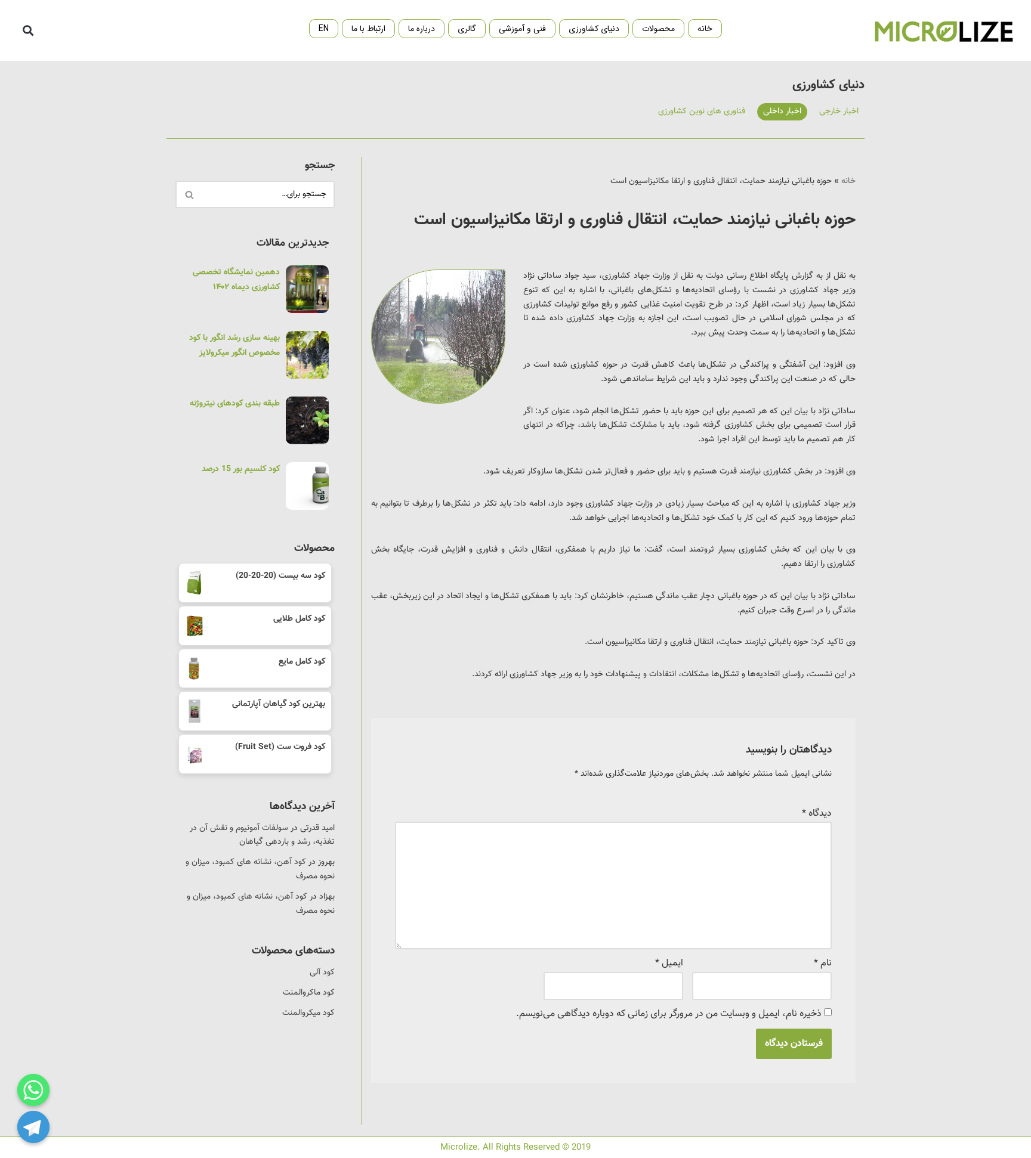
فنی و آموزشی (522, 28)
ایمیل (669, 963)
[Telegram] (33, 1127)
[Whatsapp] (33, 1090)
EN (324, 28)
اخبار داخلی (782, 111)
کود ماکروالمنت (309, 992)
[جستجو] (188, 194)
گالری (467, 28)
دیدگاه (817, 813)
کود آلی (322, 972)
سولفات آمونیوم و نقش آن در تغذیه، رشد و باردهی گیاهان (262, 835)
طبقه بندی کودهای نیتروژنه (235, 403)
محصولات (658, 28)
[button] (28, 30)
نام (823, 963)
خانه (704, 28)
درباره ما (421, 28)
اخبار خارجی (839, 111)
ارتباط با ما (368, 28)
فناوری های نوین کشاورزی (701, 111)
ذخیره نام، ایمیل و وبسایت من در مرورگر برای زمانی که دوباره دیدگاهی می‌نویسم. (669, 1014)
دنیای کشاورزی (594, 28)
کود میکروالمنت (308, 1013)
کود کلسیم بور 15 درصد (241, 469)
